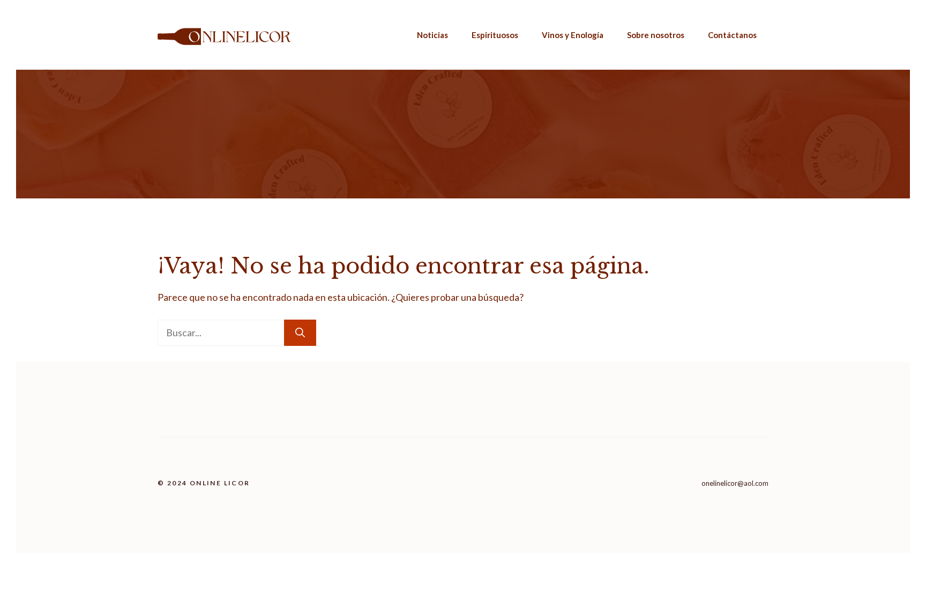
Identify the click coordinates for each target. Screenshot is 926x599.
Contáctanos (732, 35)
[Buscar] (300, 333)
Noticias (432, 35)
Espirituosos (495, 35)
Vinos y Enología (572, 35)
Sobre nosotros (655, 35)
